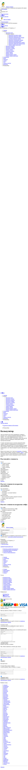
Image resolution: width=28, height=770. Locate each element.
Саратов (5, 745)
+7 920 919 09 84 (4, 14)
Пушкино (5, 741)
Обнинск (5, 734)
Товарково (5, 753)
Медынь (5, 724)
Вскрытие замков (6, 463)
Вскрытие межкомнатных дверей (16, 37)
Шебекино (5, 760)
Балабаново (6, 686)
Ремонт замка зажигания (8, 498)
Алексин (5, 685)
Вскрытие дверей (10, 399)
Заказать (2, 481)
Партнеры (5, 571)
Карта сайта (7, 596)
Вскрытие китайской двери (15, 41)
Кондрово (5, 714)
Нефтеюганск (6, 728)
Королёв (5, 715)
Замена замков (9, 406)
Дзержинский (6, 700)
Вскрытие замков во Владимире (10, 425)
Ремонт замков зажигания (15, 44)
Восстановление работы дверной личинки (12, 496)
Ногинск (5, 733)
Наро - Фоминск (7, 727)
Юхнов (5, 764)
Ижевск (5, 708)
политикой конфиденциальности (15, 536)
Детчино (5, 699)
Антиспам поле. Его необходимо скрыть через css (12, 626)
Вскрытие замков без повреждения (17, 43)
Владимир (5, 694)
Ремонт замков (9, 403)
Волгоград (5, 696)
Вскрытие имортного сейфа (8, 510)
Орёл (4, 738)
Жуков (4, 705)
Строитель (5, 747)
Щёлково (5, 761)
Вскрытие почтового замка (15, 35)
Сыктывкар (6, 750)
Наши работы (6, 570)
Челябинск (5, 759)
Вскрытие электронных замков (16, 40)
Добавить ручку (6, 477)
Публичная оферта (7, 551)
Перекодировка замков (11, 408)
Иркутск (5, 709)
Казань (4, 710)
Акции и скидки (7, 564)
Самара (5, 743)
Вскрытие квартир (10, 46)
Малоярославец (6, 722)
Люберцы (5, 721)
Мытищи (5, 726)
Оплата (5, 572)
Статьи (5, 562)
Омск (4, 737)
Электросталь (6, 762)
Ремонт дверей (9, 53)
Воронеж (5, 697)
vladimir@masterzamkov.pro (7, 546)
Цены (22, 452)
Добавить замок (6, 474)
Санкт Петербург (7, 744)
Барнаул (5, 688)
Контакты (5, 565)
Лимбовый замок (6, 518)
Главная (5, 557)
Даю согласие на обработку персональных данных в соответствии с (13, 536)
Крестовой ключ (6, 515)
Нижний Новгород (7, 730)
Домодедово (6, 703)
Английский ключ (6, 516)
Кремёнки (5, 720)
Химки (5, 758)
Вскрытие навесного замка (15, 36)
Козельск (5, 713)
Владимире (4, 9)
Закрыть (2, 767)
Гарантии (5, 560)
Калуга (5, 711)
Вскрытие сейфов (10, 47)
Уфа (4, 756)
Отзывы (5, 569)
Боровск (5, 692)
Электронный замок (7, 512)
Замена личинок (6, 467)
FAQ (4, 563)
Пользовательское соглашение (10, 550)
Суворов (5, 748)
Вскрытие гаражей (10, 48)
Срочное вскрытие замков (15, 38)
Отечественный (6, 490)
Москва (5, 725)
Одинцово (5, 736)
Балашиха (5, 687)
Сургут (5, 749)
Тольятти (5, 754)
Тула (4, 755)
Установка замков (10, 405)
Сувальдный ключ (6, 514)
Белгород (5, 689)
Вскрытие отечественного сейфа (9, 508)
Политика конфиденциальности (10, 548)
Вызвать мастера (4, 16)
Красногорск (6, 716)
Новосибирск (6, 731)
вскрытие (19, 451)
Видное (5, 693)
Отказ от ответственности (9, 552)
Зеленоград (5, 706)
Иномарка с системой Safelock (9, 492)
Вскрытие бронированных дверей (17, 42)
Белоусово (5, 691)
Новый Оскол (6, 732)
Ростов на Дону (7, 742)
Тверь (4, 751)
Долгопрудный (6, 702)
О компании (6, 558)
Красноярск (6, 719)
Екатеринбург (6, 704)
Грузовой (4, 494)
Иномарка (4, 491)
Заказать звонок (4, 25)
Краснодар (5, 717)
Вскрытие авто (9, 32)
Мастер (9, 6)
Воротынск (5, 698)
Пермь (4, 739)
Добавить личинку (6, 476)
